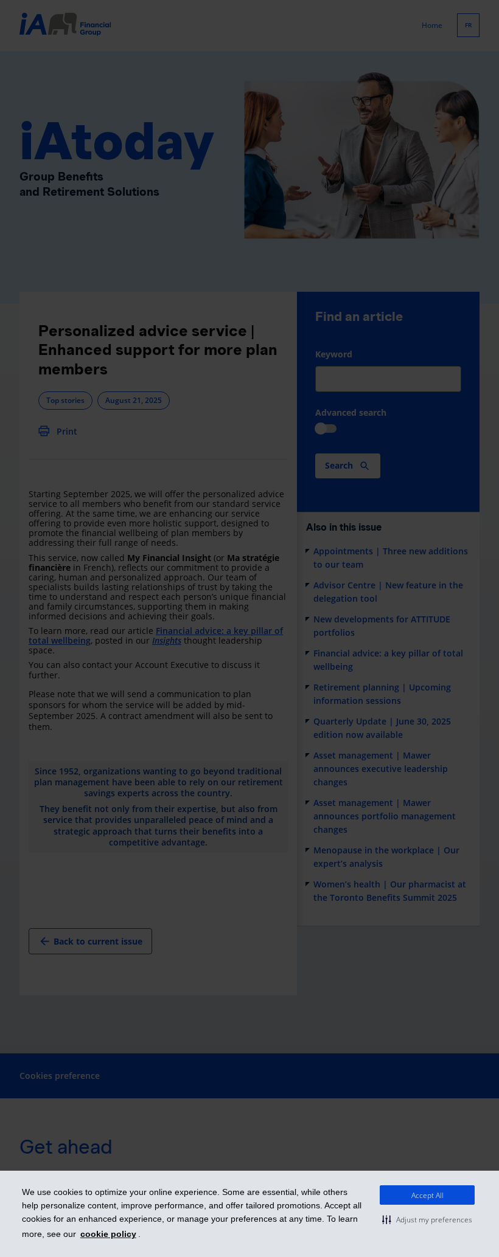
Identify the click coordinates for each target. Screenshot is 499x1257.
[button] (427, 1219)
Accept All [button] (427, 1195)
